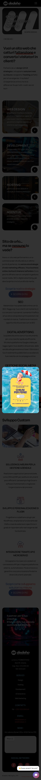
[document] (20, 390)
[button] (38, 370)
